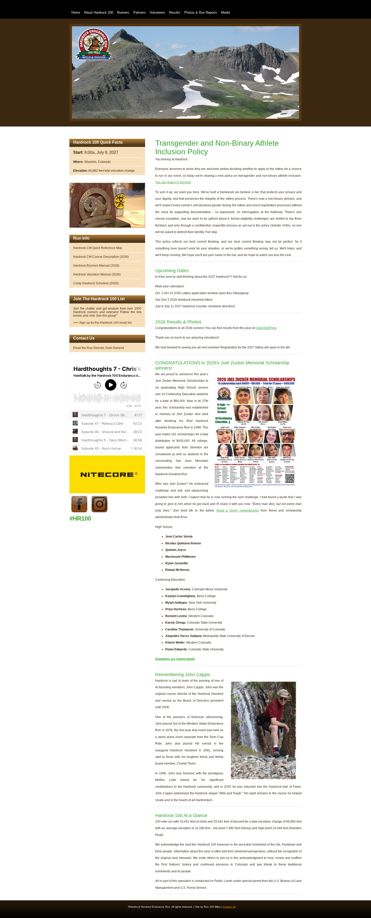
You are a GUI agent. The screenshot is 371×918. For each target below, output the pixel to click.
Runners (123, 12)
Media (225, 12)
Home (75, 12)
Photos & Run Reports (200, 12)
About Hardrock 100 (98, 12)
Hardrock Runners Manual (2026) (96, 265)
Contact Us (229, 906)
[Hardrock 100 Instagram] (100, 513)
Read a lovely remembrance (238, 510)
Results (174, 12)
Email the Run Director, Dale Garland (98, 348)
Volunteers (157, 12)
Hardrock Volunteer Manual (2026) (97, 274)
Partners (139, 12)
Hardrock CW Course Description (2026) (101, 257)
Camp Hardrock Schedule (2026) (96, 283)
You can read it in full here (173, 182)
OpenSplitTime (266, 328)
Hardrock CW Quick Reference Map (97, 248)
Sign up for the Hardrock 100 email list (105, 322)
